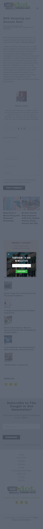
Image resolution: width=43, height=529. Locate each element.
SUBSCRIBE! (21, 271)
